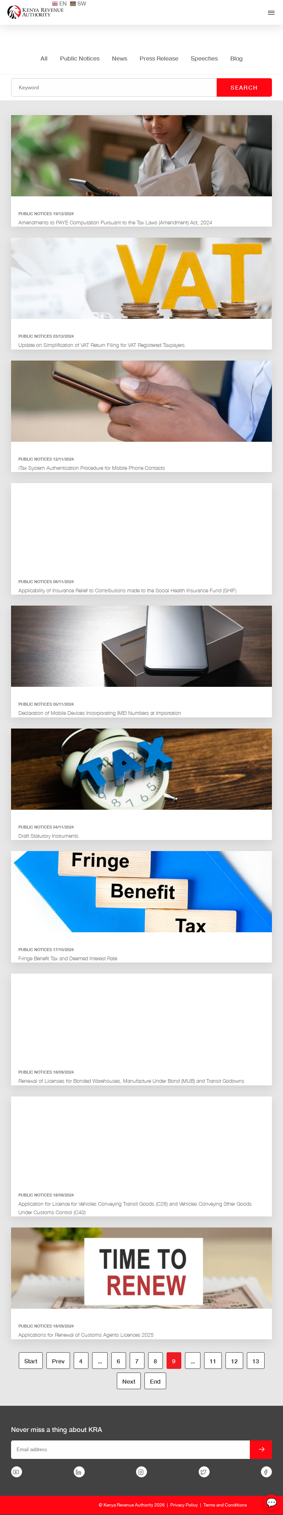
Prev (58, 1360)
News (119, 58)
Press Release (159, 58)
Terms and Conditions (225, 1505)
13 (255, 1360)
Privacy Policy (184, 1505)
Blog (236, 58)
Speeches (204, 58)
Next (128, 1381)
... (100, 1360)
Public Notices (79, 58)
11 (213, 1360)
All (44, 58)
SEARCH (244, 87)
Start (30, 1360)
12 (234, 1360)
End (155, 1381)
